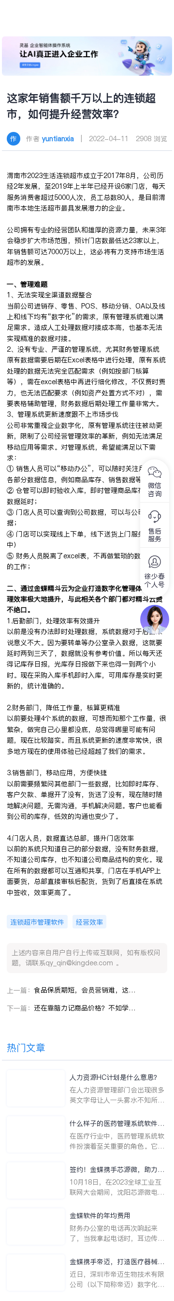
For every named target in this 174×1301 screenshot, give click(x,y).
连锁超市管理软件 (37, 922)
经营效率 (89, 922)
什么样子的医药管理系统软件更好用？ (117, 1124)
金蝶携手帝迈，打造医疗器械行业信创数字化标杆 (117, 1262)
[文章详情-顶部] (87, 56)
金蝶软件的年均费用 (100, 1215)
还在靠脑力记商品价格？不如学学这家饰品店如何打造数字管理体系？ (84, 1008)
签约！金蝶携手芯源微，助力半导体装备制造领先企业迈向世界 (117, 1170)
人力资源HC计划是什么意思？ (115, 1077)
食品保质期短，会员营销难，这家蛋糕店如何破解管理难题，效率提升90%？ (84, 990)
